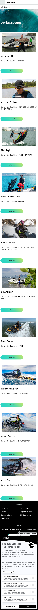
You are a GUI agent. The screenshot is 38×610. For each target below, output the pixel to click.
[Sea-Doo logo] (11, 2)
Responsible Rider (26, 511)
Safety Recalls (5, 518)
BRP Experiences (25, 515)
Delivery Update (25, 508)
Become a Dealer (6, 515)
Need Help (4, 508)
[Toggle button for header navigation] (2, 2)
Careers (3, 511)
